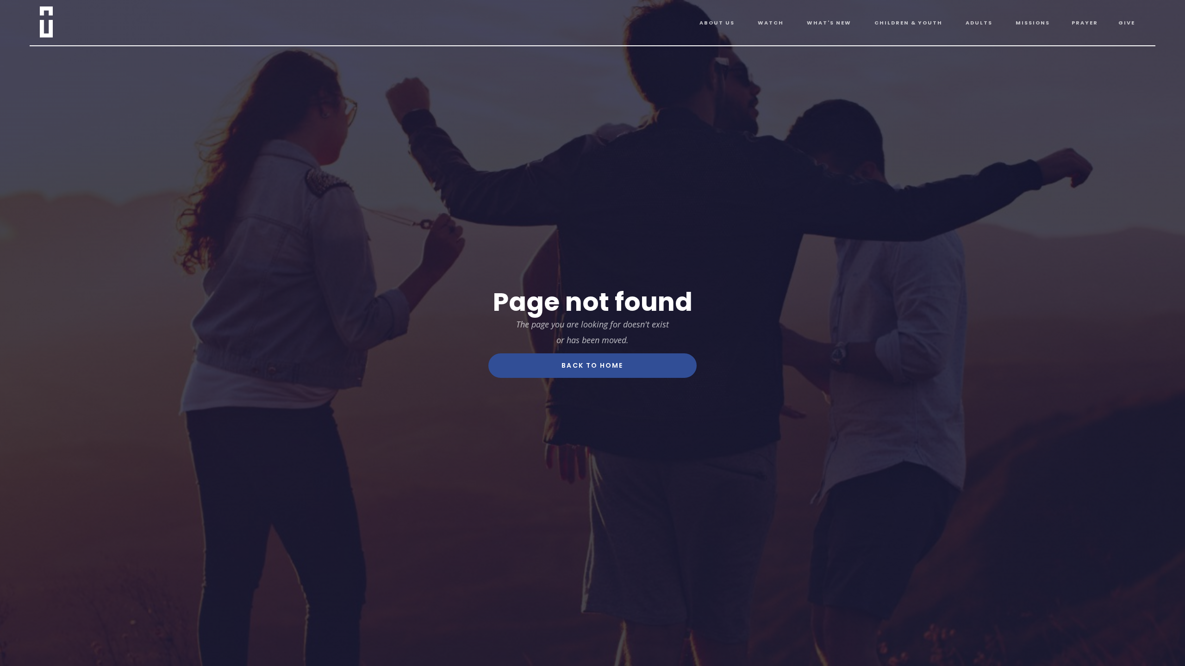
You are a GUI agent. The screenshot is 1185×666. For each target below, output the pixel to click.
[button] (717, 23)
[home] (58, 20)
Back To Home (592, 365)
